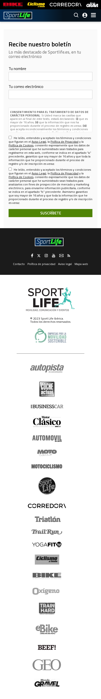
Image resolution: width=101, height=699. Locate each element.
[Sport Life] (47, 485)
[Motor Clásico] (47, 421)
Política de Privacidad (64, 141)
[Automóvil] (47, 438)
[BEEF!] (47, 647)
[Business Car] (47, 406)
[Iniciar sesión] (85, 15)
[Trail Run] (47, 532)
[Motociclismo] (47, 466)
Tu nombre (17, 68)
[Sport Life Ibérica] (50, 299)
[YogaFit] (47, 544)
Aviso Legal (39, 141)
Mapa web (81, 264)
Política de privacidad (41, 264)
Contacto (19, 264)
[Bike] (46, 576)
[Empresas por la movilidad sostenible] (50, 336)
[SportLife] (18, 15)
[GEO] (47, 665)
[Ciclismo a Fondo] (47, 559)
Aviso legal (65, 264)
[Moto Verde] (47, 452)
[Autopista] (47, 368)
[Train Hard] (47, 608)
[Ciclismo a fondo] (36, 4)
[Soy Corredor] (65, 4)
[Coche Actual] (46, 389)
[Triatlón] (47, 519)
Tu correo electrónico (26, 86)
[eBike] (47, 629)
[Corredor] (46, 506)
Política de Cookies (21, 145)
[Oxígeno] (47, 591)
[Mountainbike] (13, 4)
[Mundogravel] (47, 683)
